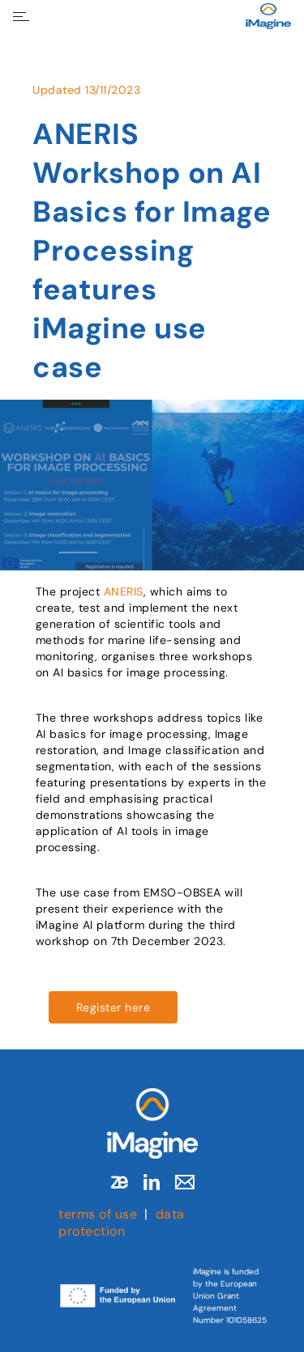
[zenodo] (119, 1182)
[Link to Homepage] (152, 1123)
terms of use (97, 1214)
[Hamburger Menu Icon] (21, 16)
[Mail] (185, 1182)
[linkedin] (152, 1182)
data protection (121, 1223)
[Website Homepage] (268, 16)
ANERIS (123, 591)
